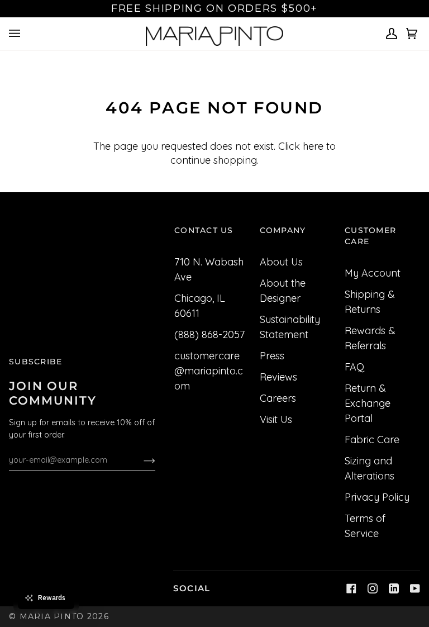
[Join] (140, 460)
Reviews (278, 376)
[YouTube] (415, 588)
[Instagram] (373, 588)
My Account (373, 273)
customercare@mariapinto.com (208, 370)
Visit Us (276, 419)
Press (272, 355)
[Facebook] (351, 588)
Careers (278, 398)
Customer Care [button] (370, 235)
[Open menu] (16, 33)
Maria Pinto (52, 616)
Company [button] (283, 230)
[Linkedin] (394, 588)
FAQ (354, 366)
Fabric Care (372, 439)
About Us (281, 261)
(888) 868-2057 (209, 334)
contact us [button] (203, 230)
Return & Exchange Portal (367, 403)
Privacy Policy (377, 497)
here (313, 146)
